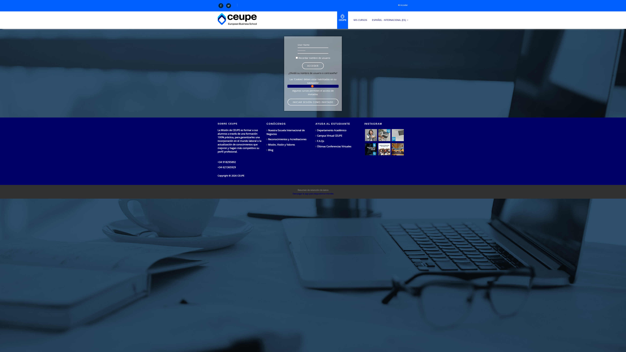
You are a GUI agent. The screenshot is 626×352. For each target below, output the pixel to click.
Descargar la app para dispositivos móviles (313, 193)
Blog (270, 150)
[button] (312, 86)
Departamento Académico (331, 130)
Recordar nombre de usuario (314, 57)
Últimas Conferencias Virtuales (334, 146)
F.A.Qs (320, 141)
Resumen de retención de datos (313, 190)
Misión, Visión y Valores (281, 144)
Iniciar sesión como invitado (313, 102)
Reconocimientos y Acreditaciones (287, 139)
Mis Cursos (360, 20)
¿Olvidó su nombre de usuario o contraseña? (313, 73)
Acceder (404, 5)
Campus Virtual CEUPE (329, 135)
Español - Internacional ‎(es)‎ (389, 20)
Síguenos (368, 158)
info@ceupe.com (227, 156)
